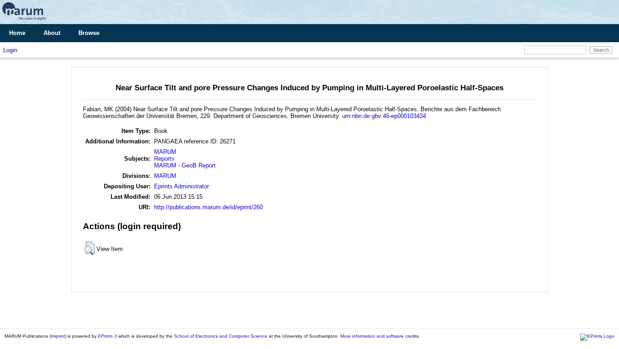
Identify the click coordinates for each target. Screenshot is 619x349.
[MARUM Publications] (24, 20)
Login (10, 50)
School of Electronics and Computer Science (220, 336)
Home (17, 32)
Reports (164, 158)
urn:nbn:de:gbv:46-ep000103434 (384, 116)
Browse (88, 32)
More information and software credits (379, 336)
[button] (89, 248)
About (52, 32)
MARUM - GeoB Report (185, 165)
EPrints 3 (107, 336)
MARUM (165, 151)
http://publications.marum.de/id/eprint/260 (208, 207)
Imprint (58, 336)
